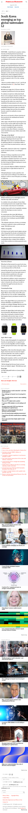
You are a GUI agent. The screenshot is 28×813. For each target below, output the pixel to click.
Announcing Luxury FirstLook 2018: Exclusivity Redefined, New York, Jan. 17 (13, 468)
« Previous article (5, 384)
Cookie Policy (6, 797)
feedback (22, 808)
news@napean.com (13, 784)
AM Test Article (5, 448)
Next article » (23, 384)
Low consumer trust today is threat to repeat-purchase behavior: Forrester (13, 629)
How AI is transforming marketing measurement (14, 413)
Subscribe (17, 7)
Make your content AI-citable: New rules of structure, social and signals (12, 410)
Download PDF (6, 378)
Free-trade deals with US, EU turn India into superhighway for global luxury (12, 407)
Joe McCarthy (6, 49)
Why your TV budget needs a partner (11, 401)
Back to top (24, 635)
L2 (13, 84)
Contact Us (5, 802)
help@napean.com (17, 782)
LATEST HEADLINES (5, 388)
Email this (5, 376)
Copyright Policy (15, 795)
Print (8, 11)
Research (3, 13)
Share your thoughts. (9, 380)
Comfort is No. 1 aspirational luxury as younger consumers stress (11, 588)
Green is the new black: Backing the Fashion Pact (14, 450)
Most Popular (10, 7)
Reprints (14, 376)
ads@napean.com (5, 788)
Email (4, 11)
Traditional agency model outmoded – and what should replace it (12, 659)
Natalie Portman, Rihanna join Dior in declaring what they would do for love (13, 465)
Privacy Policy (6, 795)
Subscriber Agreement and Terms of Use (12, 800)
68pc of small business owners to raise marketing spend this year (11, 525)
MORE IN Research (6, 506)
